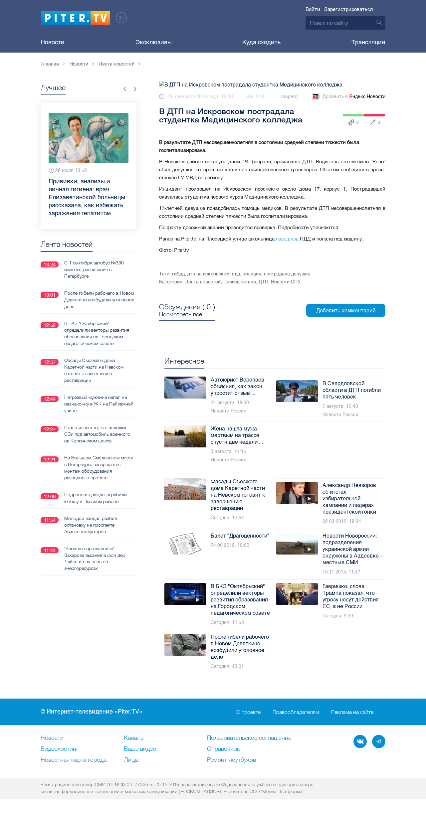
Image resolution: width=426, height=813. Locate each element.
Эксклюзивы (153, 42)
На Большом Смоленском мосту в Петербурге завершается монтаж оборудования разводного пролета (98, 468)
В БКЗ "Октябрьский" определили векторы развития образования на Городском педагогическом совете (96, 333)
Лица (131, 760)
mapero (289, 96)
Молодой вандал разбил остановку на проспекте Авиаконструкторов (90, 525)
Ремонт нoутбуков (231, 760)
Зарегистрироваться (348, 9)
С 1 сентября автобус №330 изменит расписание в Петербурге (94, 269)
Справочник (223, 749)
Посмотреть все (180, 314)
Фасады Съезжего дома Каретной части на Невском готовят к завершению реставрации (93, 370)
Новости (53, 42)
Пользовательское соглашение (249, 738)
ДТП (263, 282)
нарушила (287, 239)
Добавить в (353, 96)
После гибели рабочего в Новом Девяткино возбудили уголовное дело (99, 299)
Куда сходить (261, 42)
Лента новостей (203, 282)
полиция (252, 274)
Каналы (134, 738)
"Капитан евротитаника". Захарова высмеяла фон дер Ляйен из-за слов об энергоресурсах (94, 558)
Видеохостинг (60, 749)
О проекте (248, 712)
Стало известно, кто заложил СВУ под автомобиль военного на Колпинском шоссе (97, 434)
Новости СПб (285, 282)
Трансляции (368, 42)
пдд (236, 274)
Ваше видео (140, 749)
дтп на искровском (208, 274)
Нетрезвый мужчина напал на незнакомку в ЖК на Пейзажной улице (98, 403)
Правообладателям (296, 712)
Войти (313, 9)
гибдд (178, 274)
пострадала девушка (287, 274)
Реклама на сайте (352, 712)
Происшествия (239, 282)
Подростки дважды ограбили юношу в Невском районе (95, 498)
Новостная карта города (73, 760)
